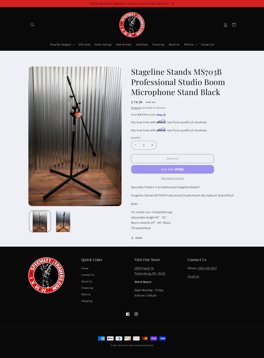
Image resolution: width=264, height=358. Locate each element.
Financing (87, 288)
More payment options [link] (172, 178)
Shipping (136, 107)
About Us (86, 281)
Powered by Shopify (144, 345)
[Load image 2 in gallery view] (63, 221)
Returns (86, 294)
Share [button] (138, 238)
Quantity (135, 137)
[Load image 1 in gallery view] (40, 221)
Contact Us (87, 275)
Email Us (193, 276)
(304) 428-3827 (207, 268)
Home (85, 268)
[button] (32, 25)
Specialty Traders (126, 345)
